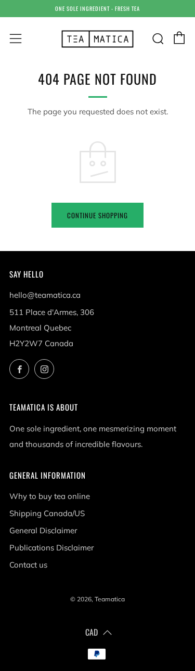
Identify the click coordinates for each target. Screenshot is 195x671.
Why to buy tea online (49, 496)
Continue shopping (97, 215)
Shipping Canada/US (47, 513)
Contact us (28, 565)
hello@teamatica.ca (45, 295)
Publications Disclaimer (51, 547)
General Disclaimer (43, 530)
